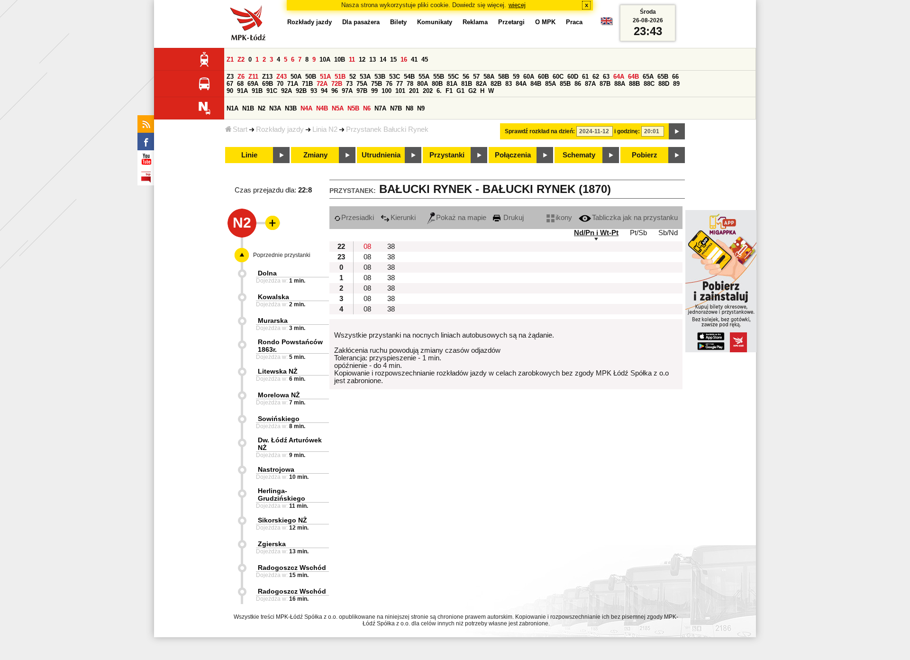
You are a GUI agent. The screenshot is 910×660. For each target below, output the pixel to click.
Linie (249, 155)
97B (361, 90)
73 (349, 83)
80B (437, 83)
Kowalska (273, 297)
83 (508, 83)
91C (271, 90)
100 (386, 90)
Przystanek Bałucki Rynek (387, 129)
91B (257, 90)
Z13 (267, 76)
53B (379, 76)
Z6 (241, 76)
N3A (275, 108)
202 (428, 90)
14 (383, 59)
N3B (291, 108)
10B (339, 59)
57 (476, 76)
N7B (396, 108)
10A (324, 59)
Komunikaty (434, 22)
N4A (306, 108)
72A (322, 83)
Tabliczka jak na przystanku (635, 217)
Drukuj (512, 217)
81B (466, 83)
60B (543, 76)
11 (352, 59)
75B (376, 83)
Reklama (475, 22)
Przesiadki (357, 217)
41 (414, 59)
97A (347, 90)
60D (572, 76)
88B (634, 83)
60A (528, 76)
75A (361, 83)
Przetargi (511, 22)
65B (662, 76)
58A (488, 76)
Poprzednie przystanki (281, 255)
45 (424, 59)
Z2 (241, 59)
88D (663, 83)
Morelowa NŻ (279, 395)
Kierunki (403, 217)
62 (595, 76)
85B (565, 83)
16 (403, 59)
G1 (460, 90)
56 (466, 76)
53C (394, 76)
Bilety (398, 22)
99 (374, 90)
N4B (322, 108)
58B (503, 76)
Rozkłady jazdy (280, 129)
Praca (574, 22)
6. (439, 90)
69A (252, 83)
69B (267, 83)
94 (324, 90)
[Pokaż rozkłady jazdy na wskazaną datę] (677, 131)
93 (313, 90)
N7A (380, 108)
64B (633, 76)
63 (606, 76)
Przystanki (446, 155)
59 (516, 76)
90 (230, 90)
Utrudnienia (381, 155)
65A (648, 76)
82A (481, 83)
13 (372, 59)
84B (535, 83)
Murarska (273, 320)
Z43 (281, 76)
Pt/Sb (638, 233)
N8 (409, 108)
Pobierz (644, 155)
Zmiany (315, 155)
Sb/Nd (668, 233)
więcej (517, 5)
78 (410, 83)
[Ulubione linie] (269, 223)
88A (619, 83)
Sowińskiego (279, 418)
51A (325, 76)
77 (399, 83)
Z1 (230, 59)
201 (414, 90)
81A (451, 83)
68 (240, 83)
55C (453, 76)
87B (605, 83)
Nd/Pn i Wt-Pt (596, 233)
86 (577, 83)
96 (334, 90)
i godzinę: (627, 131)
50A (296, 76)
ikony (563, 217)
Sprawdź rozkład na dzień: (540, 131)
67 (230, 83)
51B (340, 76)
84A (521, 83)
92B (301, 90)
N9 (421, 108)
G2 (472, 90)
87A (590, 83)
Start (240, 129)
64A (618, 76)
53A (365, 76)
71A (292, 83)
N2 (261, 108)
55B (438, 76)
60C (558, 76)
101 (400, 90)
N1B (248, 108)
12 (362, 59)
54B (409, 76)
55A (424, 76)
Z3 (230, 76)
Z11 (253, 76)
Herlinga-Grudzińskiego (281, 494)
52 (352, 76)
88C (649, 83)
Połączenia (513, 155)
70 (280, 83)
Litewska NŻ (278, 371)
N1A (232, 108)
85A (550, 83)
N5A (338, 108)
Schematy (579, 155)
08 (367, 246)
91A (242, 90)
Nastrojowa (276, 469)
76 (389, 83)
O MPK (545, 22)
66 (675, 76)
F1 (449, 90)
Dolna (267, 273)
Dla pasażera (361, 22)
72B (336, 83)
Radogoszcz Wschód (292, 567)
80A (422, 83)
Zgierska (272, 544)
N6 (367, 108)
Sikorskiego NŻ (282, 520)
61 (585, 76)
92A (286, 90)
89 (676, 83)
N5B (353, 108)
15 (393, 59)
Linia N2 (324, 129)
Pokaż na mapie (461, 217)
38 (391, 246)
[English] (607, 23)
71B (307, 83)
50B (310, 76)
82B (496, 83)
